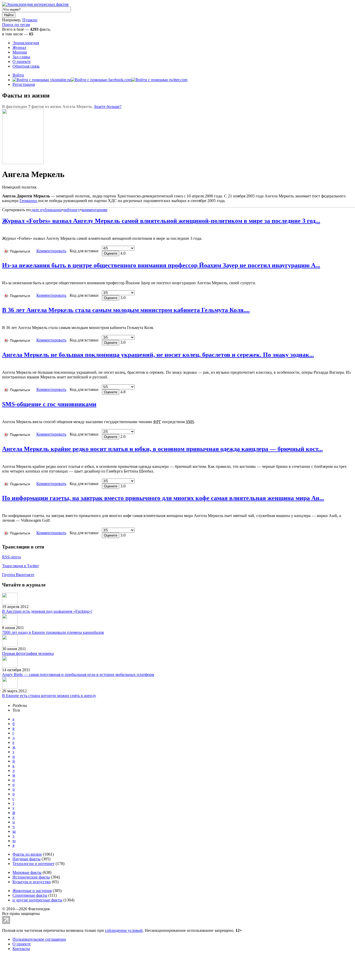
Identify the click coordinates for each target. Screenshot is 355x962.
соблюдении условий (124, 930)
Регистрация (23, 84)
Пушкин (29, 20)
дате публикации (46, 210)
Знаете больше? (107, 106)
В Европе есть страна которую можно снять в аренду (49, 695)
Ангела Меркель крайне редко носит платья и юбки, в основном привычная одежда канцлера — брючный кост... (162, 449)
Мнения (19, 52)
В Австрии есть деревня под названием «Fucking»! (47, 611)
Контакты (21, 948)
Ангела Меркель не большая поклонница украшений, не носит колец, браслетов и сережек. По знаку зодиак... (158, 354)
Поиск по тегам (16, 24)
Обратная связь (26, 66)
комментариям (94, 210)
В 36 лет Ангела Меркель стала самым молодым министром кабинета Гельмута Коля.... (126, 310)
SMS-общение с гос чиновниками (49, 404)
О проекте (21, 61)
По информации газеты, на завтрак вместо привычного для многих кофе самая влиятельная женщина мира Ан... (163, 498)
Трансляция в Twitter (20, 566)
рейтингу (71, 210)
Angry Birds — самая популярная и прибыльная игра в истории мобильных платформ (78, 674)
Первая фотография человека (28, 653)
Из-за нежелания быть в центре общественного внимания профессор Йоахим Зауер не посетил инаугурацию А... (161, 265)
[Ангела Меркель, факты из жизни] (3, 230)
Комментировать (51, 251)
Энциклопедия (25, 43)
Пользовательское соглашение (39, 939)
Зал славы (21, 57)
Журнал (19, 47)
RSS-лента (11, 557)
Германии (28, 200)
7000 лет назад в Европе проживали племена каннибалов (53, 632)
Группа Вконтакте (18, 574)
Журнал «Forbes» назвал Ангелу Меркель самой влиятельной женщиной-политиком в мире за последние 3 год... (161, 220)
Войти (18, 75)
